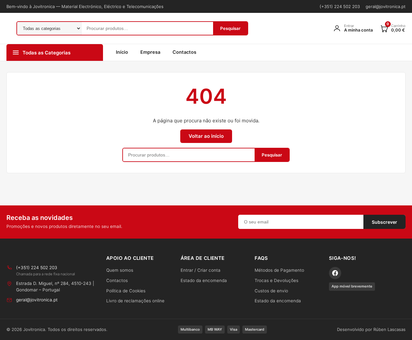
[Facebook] (335, 273)
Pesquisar (230, 28)
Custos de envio (271, 290)
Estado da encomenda (204, 280)
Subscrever (384, 222)
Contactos (184, 52)
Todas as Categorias (46, 53)
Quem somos (119, 270)
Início (122, 52)
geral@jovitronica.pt (386, 6)
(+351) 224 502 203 (340, 6)
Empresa (150, 52)
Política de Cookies (125, 290)
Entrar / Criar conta (200, 270)
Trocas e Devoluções (276, 280)
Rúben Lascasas (389, 329)
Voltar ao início (206, 136)
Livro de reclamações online (135, 300)
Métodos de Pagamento (279, 270)
